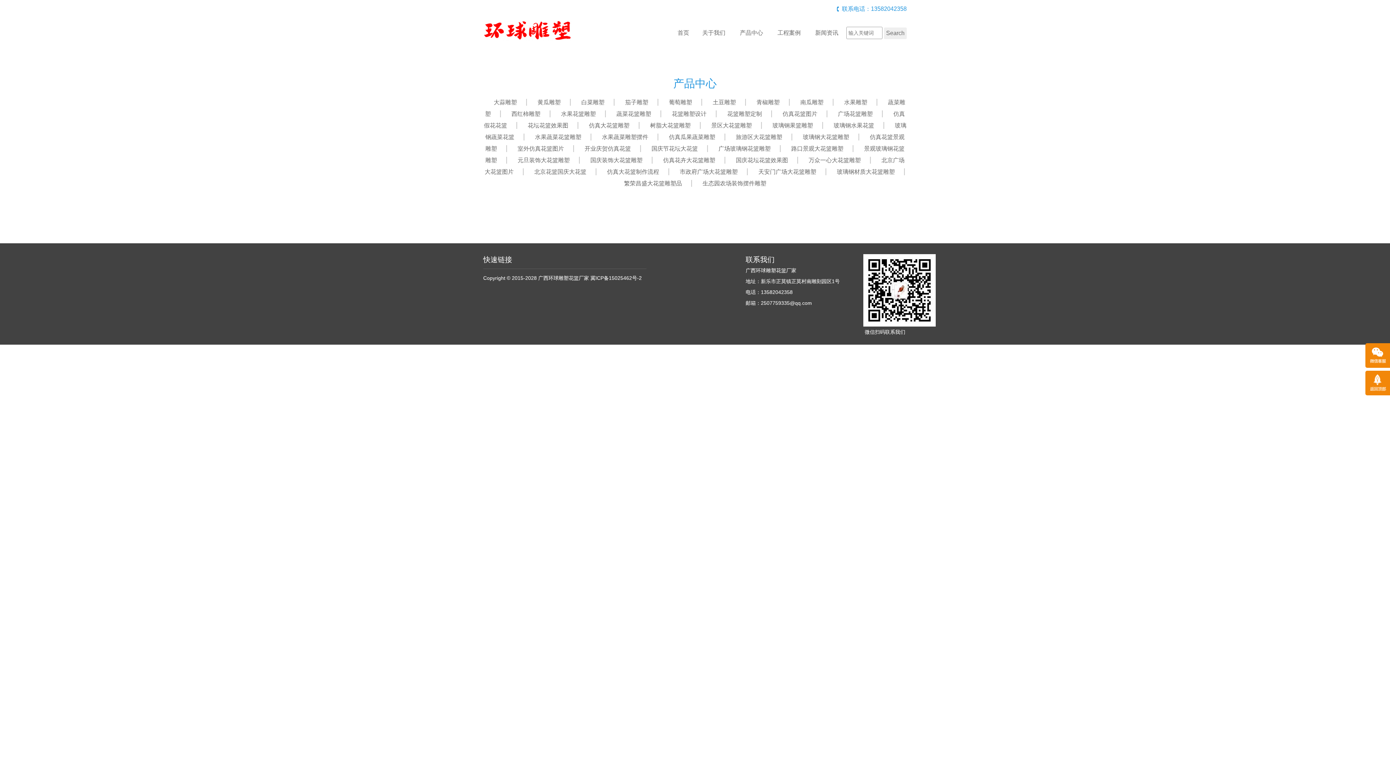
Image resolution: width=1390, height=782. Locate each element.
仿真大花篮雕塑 (609, 125)
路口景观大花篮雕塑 (817, 149)
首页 (683, 33)
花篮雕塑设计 (689, 114)
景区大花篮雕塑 (731, 125)
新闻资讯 (826, 33)
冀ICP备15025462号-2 (616, 278)
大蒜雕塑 (505, 102)
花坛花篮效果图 (548, 125)
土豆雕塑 (724, 102)
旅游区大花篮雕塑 (759, 137)
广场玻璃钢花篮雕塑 (745, 149)
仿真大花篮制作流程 (633, 172)
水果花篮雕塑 (578, 114)
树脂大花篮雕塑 (670, 125)
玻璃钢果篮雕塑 (792, 125)
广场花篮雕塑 (855, 114)
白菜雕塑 (593, 102)
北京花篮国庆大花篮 (560, 172)
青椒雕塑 (768, 102)
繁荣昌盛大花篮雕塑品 (653, 183)
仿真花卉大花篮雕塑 (689, 160)
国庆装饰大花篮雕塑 (616, 160)
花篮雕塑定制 (744, 114)
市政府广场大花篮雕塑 (709, 172)
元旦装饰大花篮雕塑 (544, 160)
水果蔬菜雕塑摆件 (625, 137)
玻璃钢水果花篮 (854, 125)
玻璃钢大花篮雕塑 (826, 137)
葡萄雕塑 (680, 102)
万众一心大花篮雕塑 (835, 160)
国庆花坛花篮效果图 (762, 160)
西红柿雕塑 (525, 114)
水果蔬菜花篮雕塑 (558, 137)
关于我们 (713, 33)
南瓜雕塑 (812, 102)
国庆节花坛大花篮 (675, 149)
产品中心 (751, 33)
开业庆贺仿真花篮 (608, 149)
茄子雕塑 (636, 102)
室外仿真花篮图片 (541, 149)
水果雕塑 (855, 102)
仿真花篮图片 (800, 114)
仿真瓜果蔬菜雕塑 (692, 137)
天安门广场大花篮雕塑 (787, 172)
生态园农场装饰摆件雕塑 (734, 183)
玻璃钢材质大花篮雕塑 (866, 172)
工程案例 (789, 33)
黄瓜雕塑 (549, 102)
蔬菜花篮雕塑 (633, 114)
